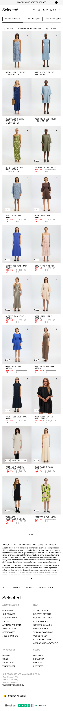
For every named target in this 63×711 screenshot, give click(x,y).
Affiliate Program (11, 625)
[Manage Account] (39, 9)
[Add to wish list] (27, 34)
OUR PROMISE (8, 614)
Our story (7, 610)
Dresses (29, 587)
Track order (8, 666)
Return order (40, 621)
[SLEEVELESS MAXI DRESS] (46, 445)
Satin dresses (45, 587)
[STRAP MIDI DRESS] (16, 50)
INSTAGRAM (38, 659)
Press (5, 621)
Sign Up (6, 655)
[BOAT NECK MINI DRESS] (16, 194)
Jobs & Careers (10, 636)
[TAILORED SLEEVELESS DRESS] (16, 495)
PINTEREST (38, 666)
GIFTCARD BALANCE (42, 625)
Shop (5, 587)
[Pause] (56, 2)
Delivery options (42, 614)
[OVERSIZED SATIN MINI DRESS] (46, 395)
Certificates (8, 632)
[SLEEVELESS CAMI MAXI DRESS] (16, 97)
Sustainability (9, 617)
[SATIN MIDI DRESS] (46, 50)
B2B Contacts (9, 628)
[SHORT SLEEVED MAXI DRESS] (16, 244)
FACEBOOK (38, 655)
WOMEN (16, 587)
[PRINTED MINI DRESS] (46, 495)
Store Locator (40, 610)
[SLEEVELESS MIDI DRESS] (16, 294)
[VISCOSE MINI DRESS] (46, 97)
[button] (16, 50)
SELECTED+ (7, 662)
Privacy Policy (40, 628)
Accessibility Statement (45, 643)
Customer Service (42, 617)
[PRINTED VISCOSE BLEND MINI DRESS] (16, 445)
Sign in (5, 659)
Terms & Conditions (43, 632)
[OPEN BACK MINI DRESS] (46, 194)
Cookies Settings (42, 639)
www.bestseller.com (13, 685)
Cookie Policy (40, 636)
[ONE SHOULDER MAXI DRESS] (46, 344)
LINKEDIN (37, 662)
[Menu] (59, 10)
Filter (10, 28)
